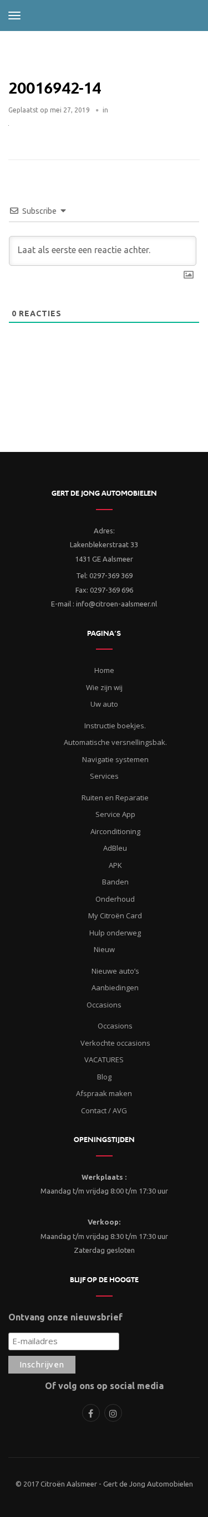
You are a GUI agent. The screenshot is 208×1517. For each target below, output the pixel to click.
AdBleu (115, 848)
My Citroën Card (115, 916)
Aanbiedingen (115, 988)
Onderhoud (115, 899)
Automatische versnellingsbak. (115, 742)
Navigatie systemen (115, 759)
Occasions (115, 1026)
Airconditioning (115, 831)
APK (115, 865)
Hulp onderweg (115, 933)
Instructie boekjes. (115, 726)
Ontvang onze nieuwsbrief (65, 1317)
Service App (115, 814)
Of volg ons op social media (104, 1386)
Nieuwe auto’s (115, 971)
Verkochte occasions (115, 1043)
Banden (115, 882)
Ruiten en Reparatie (115, 798)
